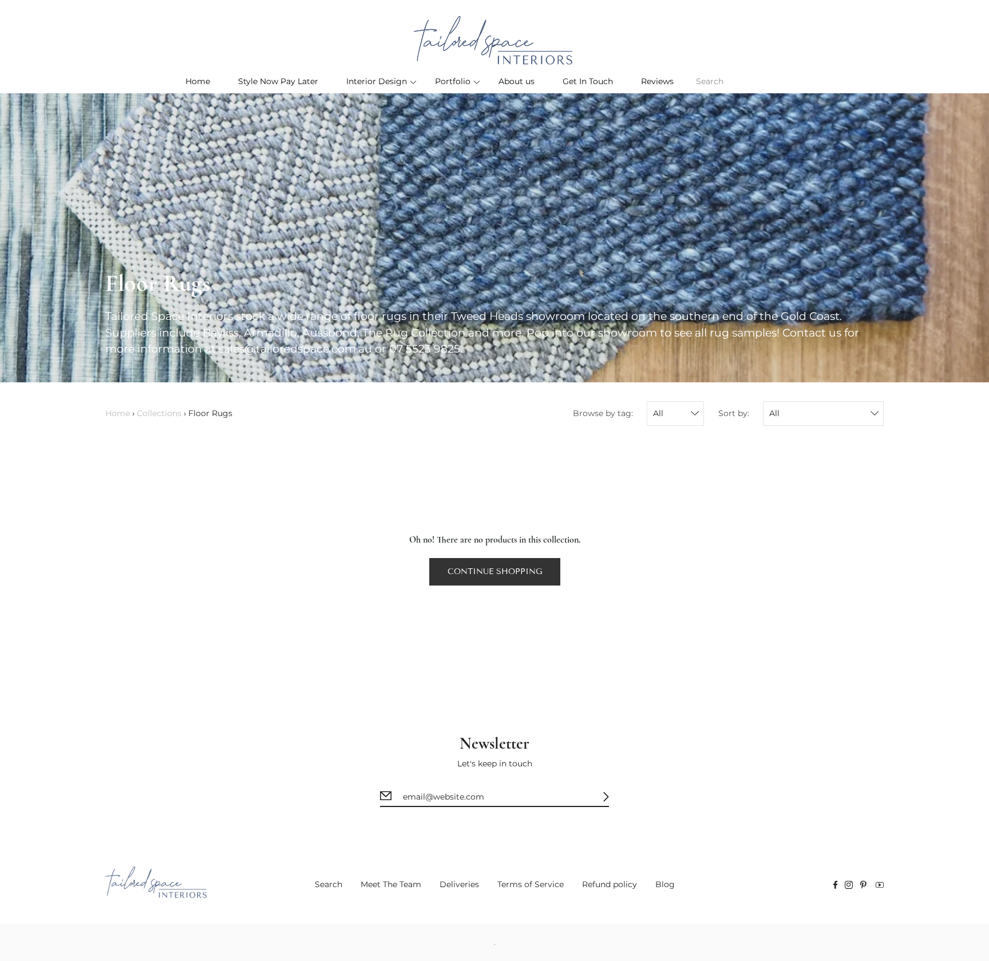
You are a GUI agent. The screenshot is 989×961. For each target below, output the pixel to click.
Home (197, 81)
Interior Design (376, 81)
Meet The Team (391, 884)
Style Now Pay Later (278, 81)
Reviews (657, 81)
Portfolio (452, 81)
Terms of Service (530, 884)
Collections (159, 413)
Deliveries (459, 884)
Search (328, 884)
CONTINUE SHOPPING (495, 571)
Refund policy (609, 884)
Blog (665, 884)
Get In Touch (588, 81)
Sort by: (733, 413)
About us (517, 81)
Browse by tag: (603, 413)
